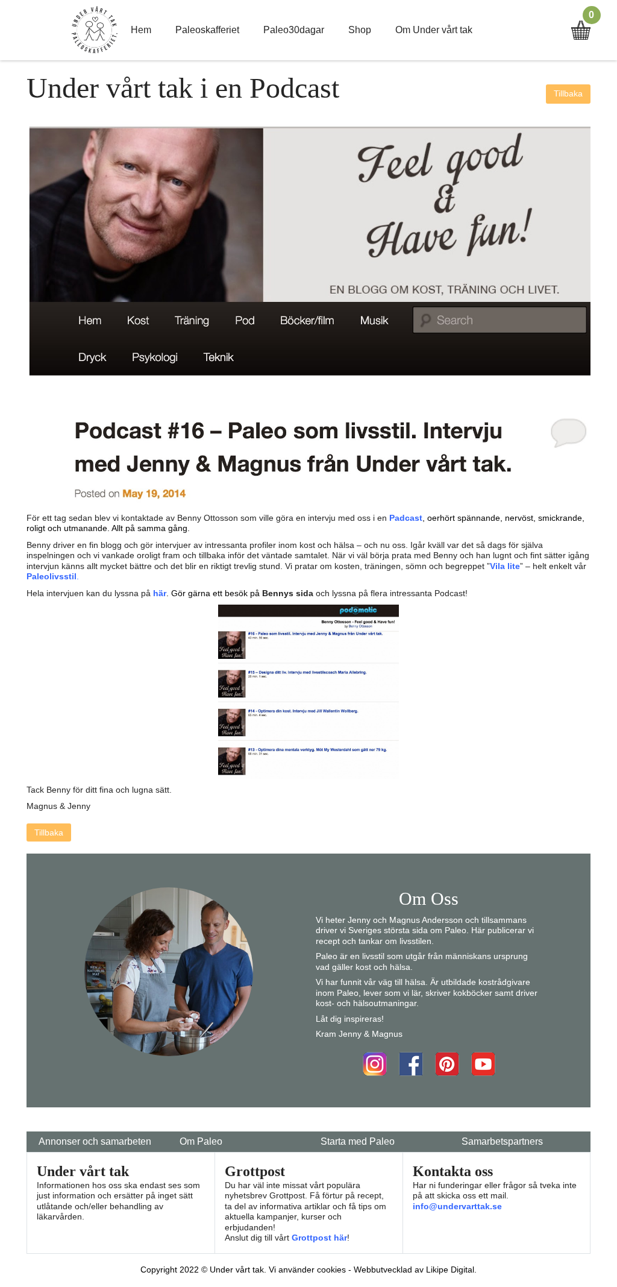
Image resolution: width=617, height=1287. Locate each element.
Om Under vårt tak (433, 30)
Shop (359, 30)
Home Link (94, 30)
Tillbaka (568, 93)
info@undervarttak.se (457, 1206)
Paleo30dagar (293, 30)
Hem (141, 30)
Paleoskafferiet (207, 30)
